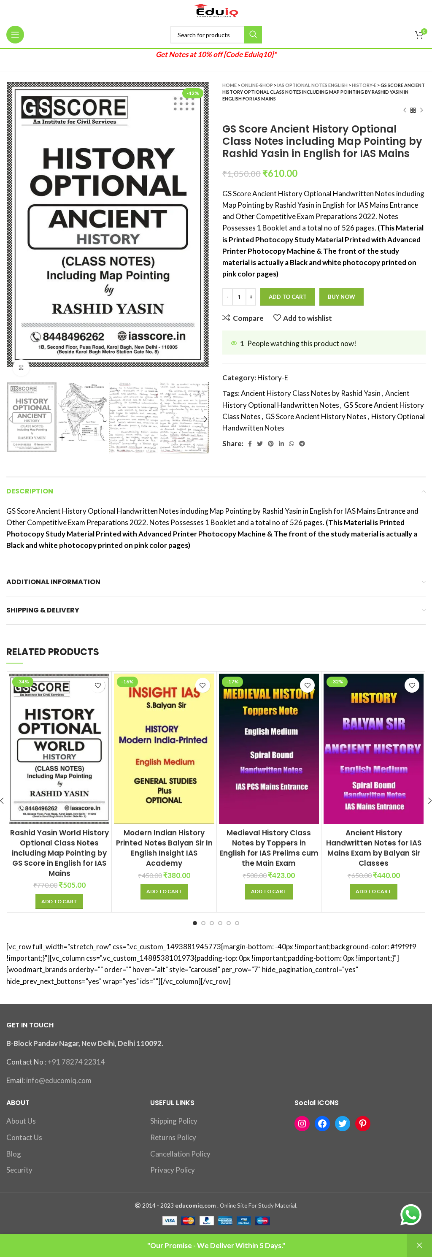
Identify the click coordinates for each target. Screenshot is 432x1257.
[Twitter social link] (259, 443)
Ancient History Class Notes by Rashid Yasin (311, 393)
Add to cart (288, 296)
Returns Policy (173, 1137)
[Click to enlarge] (21, 367)
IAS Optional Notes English (312, 85)
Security (19, 1169)
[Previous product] (404, 110)
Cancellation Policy (180, 1153)
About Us (21, 1120)
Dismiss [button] (419, 1245)
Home (229, 85)
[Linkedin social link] (281, 443)
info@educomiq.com (59, 1080)
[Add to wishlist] (97, 685)
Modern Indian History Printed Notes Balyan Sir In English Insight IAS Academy (164, 848)
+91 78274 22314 (76, 1061)
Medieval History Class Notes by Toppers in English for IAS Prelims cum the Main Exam (269, 848)
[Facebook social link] (250, 443)
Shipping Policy (173, 1120)
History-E (364, 85)
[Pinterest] (362, 1123)
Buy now (341, 296)
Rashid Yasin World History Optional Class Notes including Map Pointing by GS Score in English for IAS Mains (59, 853)
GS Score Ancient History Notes (316, 416)
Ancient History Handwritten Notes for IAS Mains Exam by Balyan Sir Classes (373, 848)
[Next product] (421, 110)
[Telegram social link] (302, 443)
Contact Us (24, 1137)
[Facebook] (322, 1123)
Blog (13, 1153)
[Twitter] (342, 1123)
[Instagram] (302, 1123)
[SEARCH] (253, 34)
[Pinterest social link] (270, 443)
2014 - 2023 (158, 1205)
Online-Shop (257, 85)
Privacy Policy (172, 1169)
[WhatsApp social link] (291, 443)
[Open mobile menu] (15, 34)
